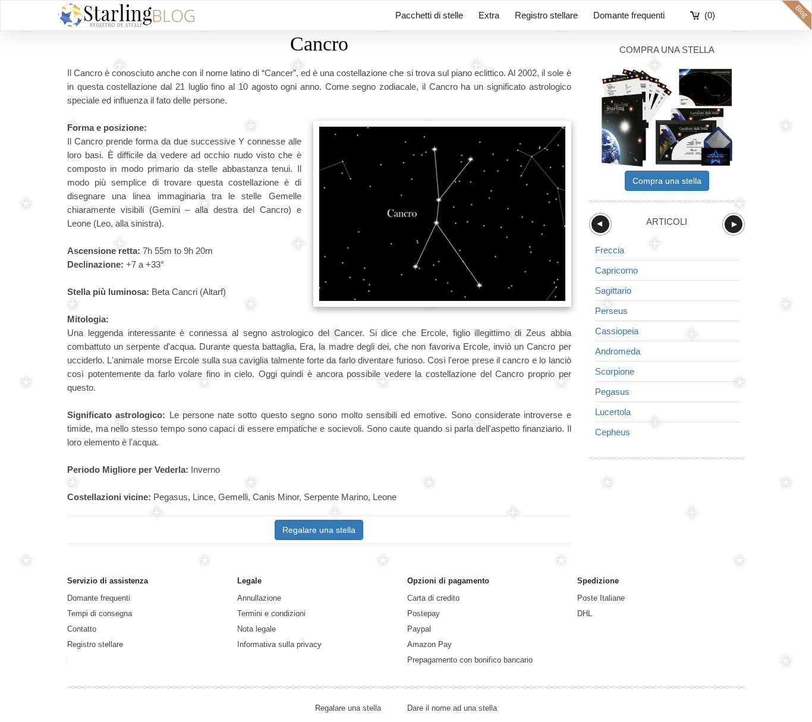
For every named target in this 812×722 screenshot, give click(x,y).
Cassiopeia (616, 331)
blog (796, 15)
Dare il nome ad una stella (452, 708)
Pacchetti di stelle (429, 15)
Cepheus (612, 432)
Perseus (611, 311)
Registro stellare (546, 15)
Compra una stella (666, 181)
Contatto (81, 628)
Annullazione (259, 598)
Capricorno (616, 270)
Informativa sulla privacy (279, 644)
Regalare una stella (318, 530)
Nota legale (256, 628)
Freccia (609, 250)
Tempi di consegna (99, 613)
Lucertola (613, 412)
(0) (709, 15)
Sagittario (613, 290)
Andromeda (617, 351)
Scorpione (614, 371)
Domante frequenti (629, 15)
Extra (489, 15)
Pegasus (612, 392)
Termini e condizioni (271, 613)
